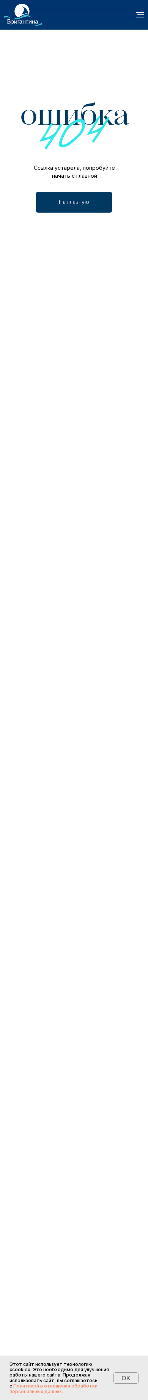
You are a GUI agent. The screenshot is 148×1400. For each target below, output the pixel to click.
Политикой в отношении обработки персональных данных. (53, 1388)
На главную (74, 202)
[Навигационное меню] (140, 14)
